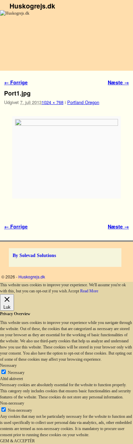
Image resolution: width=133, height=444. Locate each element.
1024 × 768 (52, 102)
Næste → (118, 82)
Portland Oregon (83, 102)
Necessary (16, 372)
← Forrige (16, 82)
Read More (89, 291)
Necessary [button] (8, 365)
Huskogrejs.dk (32, 6)
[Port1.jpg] (66, 157)
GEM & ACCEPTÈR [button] (17, 441)
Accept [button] (73, 291)
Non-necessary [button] (12, 403)
